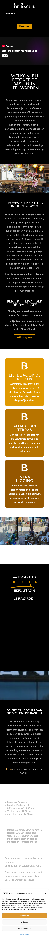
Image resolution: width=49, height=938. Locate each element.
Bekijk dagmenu (24, 337)
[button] (45, 893)
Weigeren (24, 922)
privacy (27, 934)
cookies (21, 934)
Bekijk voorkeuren (24, 928)
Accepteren (24, 916)
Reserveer (24, 26)
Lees (9, 769)
